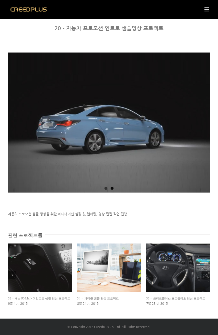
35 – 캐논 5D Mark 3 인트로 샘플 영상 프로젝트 (39, 298)
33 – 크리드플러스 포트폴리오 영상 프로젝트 (175, 298)
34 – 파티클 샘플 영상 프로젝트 (98, 298)
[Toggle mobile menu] (207, 9)
